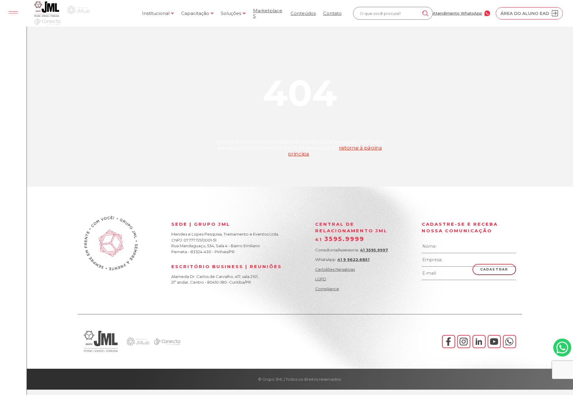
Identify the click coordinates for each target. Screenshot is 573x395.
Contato (332, 13)
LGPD (320, 278)
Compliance (327, 288)
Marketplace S (267, 13)
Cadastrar (494, 269)
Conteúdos (303, 13)
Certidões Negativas (335, 269)
